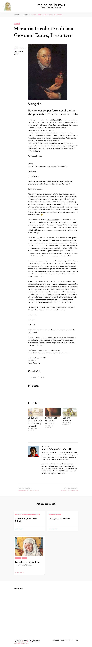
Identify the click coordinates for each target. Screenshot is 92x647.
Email (76, 640)
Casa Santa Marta (27, 514)
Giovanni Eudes (52, 220)
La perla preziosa (66, 419)
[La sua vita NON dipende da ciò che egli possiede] (35, 412)
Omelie (37, 514)
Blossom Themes (27, 642)
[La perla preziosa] (70, 412)
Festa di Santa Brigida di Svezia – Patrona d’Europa (28, 563)
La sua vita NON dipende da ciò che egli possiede (35, 422)
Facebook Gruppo (67, 640)
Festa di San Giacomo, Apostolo (51, 420)
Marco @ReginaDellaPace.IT (19, 47)
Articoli (16, 23)
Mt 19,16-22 (54, 120)
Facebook (55, 640)
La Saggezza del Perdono (59, 518)
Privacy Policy (24, 643)
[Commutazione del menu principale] (2, 6)
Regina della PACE (51, 5)
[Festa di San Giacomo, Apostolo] (53, 412)
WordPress (17, 643)
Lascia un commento (19, 53)
